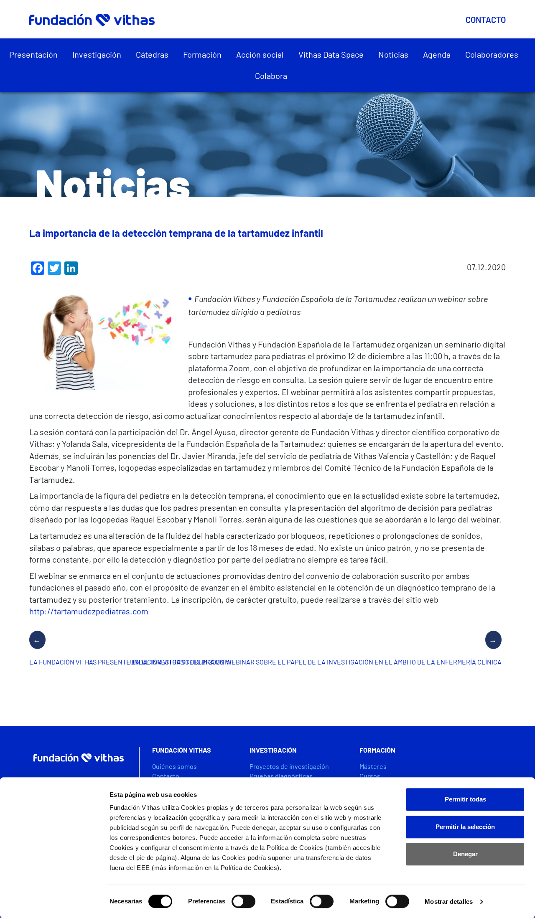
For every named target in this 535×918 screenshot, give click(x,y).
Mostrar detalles (449, 901)
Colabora (271, 76)
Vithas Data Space (331, 54)
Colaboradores (491, 54)
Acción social (260, 54)
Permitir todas (465, 799)
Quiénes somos (174, 766)
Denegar (465, 853)
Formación (202, 54)
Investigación (96, 54)
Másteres (373, 766)
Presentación (33, 54)
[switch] (243, 901)
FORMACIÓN (377, 750)
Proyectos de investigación (289, 766)
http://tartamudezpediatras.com (88, 611)
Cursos (369, 776)
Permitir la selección (465, 826)
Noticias (393, 54)
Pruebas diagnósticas (281, 776)
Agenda (437, 54)
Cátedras (152, 54)
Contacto (486, 20)
